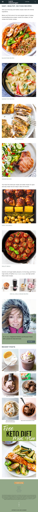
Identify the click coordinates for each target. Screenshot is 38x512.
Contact (19, 489)
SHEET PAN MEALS (7, 225)
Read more (30, 341)
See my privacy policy (30, 499)
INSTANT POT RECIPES (8, 99)
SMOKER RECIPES (7, 179)
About (19, 488)
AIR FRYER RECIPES (19, 139)
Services (19, 491)
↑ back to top (19, 482)
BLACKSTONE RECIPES (8, 58)
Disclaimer (19, 490)
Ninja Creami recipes (20, 273)
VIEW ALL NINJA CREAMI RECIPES (19, 294)
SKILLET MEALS (6, 266)
